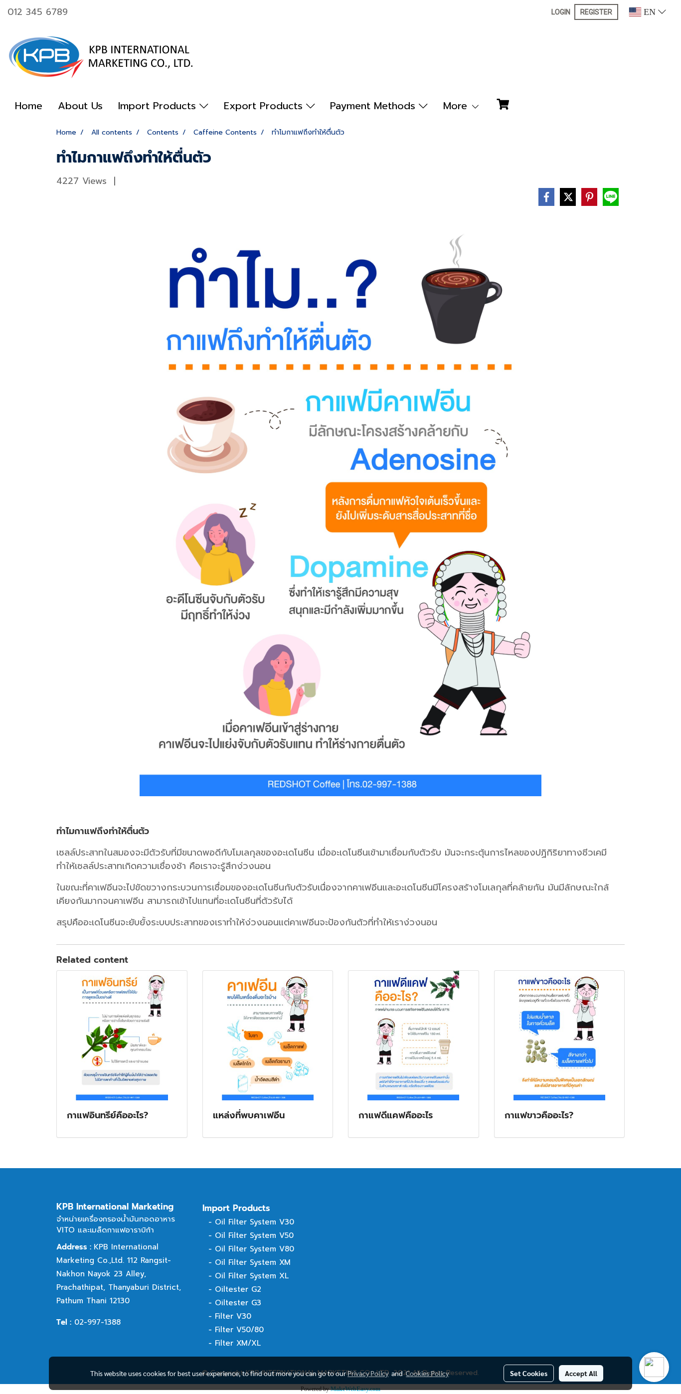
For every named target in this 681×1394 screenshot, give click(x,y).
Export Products (265, 105)
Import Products (158, 105)
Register (596, 12)
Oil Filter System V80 (254, 1248)
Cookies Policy (427, 1373)
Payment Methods (374, 105)
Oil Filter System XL (252, 1275)
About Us (80, 105)
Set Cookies (528, 1373)
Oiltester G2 (238, 1289)
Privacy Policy (367, 1373)
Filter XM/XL (238, 1343)
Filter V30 (233, 1316)
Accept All (581, 1373)
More (457, 105)
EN (649, 12)
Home (28, 105)
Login (560, 12)
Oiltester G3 (238, 1302)
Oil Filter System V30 (254, 1222)
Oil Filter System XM (253, 1262)
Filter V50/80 (239, 1329)
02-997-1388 (97, 1322)
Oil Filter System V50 (254, 1235)
